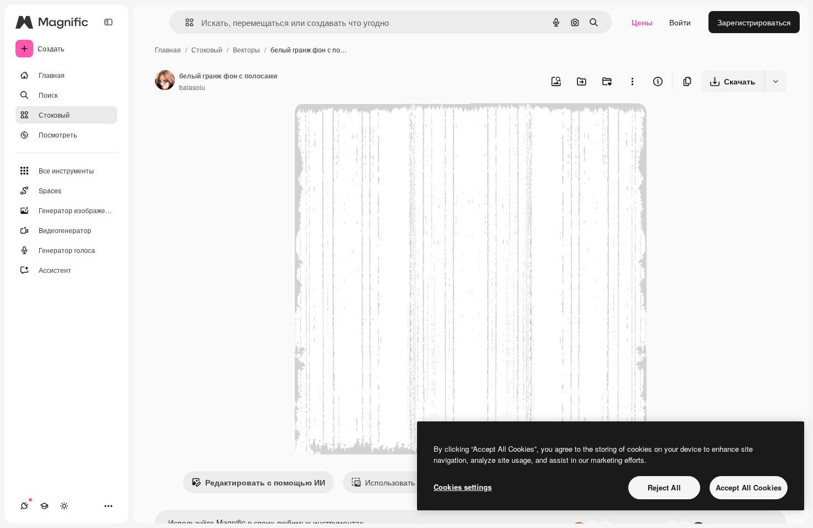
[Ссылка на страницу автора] (165, 81)
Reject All (664, 487)
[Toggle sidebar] (108, 22)
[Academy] (44, 506)
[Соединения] (24, 506)
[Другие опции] (632, 81)
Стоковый (206, 49)
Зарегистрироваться (754, 22)
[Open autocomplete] (185, 22)
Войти (680, 22)
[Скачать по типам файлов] (775, 81)
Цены (642, 22)
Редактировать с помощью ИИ (265, 482)
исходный (369, 124)
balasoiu (192, 87)
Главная (168, 49)
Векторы (246, 49)
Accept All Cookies (748, 487)
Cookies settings (463, 487)
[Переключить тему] (64, 506)
